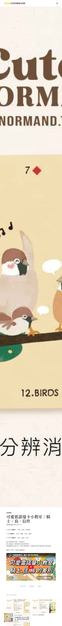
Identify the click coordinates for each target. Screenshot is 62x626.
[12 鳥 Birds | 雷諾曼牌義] (44, 606)
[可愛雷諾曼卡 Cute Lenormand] (14, 3)
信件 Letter (23, 586)
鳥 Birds (39, 586)
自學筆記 (9, 512)
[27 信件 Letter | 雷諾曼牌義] (18, 606)
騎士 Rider (31, 586)
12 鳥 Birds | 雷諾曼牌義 (38, 614)
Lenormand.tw (10, 524)
